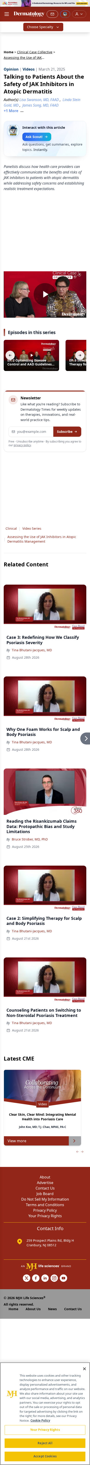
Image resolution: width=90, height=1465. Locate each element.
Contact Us (45, 1188)
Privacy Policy (45, 1210)
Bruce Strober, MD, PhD (30, 839)
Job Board (45, 1193)
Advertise (45, 1182)
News (52, 1309)
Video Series (31, 528)
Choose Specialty (40, 27)
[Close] (84, 1369)
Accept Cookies (45, 1456)
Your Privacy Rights (45, 1215)
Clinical (11, 528)
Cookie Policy (40, 1420)
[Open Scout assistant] (65, 14)
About (45, 1177)
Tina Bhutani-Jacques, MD (32, 650)
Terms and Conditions (45, 1204)
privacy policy (22, 445)
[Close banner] (84, 6)
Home (8, 52)
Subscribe (64, 431)
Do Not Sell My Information (45, 1199)
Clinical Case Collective (34, 52)
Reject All (45, 1443)
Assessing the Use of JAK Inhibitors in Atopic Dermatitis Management (41, 539)
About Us (33, 1309)
